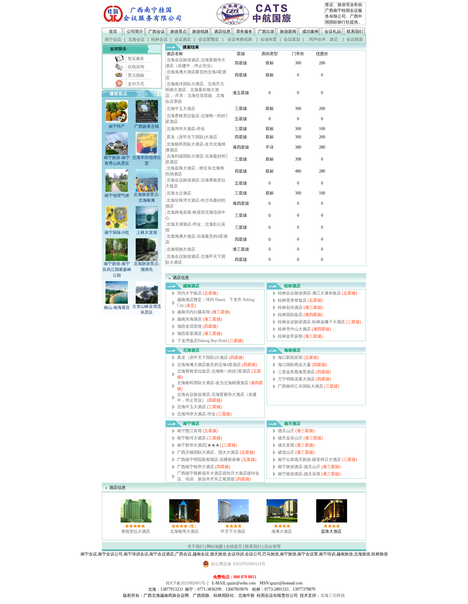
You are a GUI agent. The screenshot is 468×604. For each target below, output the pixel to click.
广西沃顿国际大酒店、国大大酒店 (208, 452)
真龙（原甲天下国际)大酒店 (192, 137)
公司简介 (135, 31)
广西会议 (156, 31)
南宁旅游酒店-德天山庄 (299, 466)
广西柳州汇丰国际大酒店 (300, 386)
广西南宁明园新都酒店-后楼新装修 (208, 459)
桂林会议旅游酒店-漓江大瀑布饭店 (309, 293)
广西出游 (266, 31)
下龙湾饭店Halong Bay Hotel (202, 340)
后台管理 (272, 546)
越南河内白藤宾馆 (193, 312)
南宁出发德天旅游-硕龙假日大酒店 (309, 459)
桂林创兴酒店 (290, 307)
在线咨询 (136, 66)
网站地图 (215, 546)
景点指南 (136, 75)
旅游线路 (200, 31)
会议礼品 (332, 31)
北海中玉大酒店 (181, 108)
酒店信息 (222, 31)
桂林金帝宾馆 (290, 336)
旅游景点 (178, 31)
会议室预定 (208, 39)
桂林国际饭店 (290, 314)
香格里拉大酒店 (135, 531)
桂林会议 (159, 39)
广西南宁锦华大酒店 (195, 466)
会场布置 (268, 39)
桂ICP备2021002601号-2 (187, 583)
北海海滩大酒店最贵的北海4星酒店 (209, 364)
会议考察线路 (239, 39)
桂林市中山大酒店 (294, 329)
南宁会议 (113, 39)
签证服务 (136, 58)
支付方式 (136, 83)
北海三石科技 (332, 595)
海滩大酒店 (281, 531)
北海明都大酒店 (181, 249)
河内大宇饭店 (189, 293)
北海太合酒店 (179, 193)
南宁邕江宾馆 (189, 430)
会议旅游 (354, 39)
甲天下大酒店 (233, 531)
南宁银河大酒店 (191, 438)
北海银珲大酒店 (184, 531)
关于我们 (195, 546)
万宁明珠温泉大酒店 (296, 379)
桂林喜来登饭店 (292, 300)
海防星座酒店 (189, 333)
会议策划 (292, 39)
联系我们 (355, 31)
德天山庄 (286, 430)
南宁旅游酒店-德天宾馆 (299, 473)
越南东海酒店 (189, 319)
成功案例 (310, 31)
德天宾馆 (286, 445)
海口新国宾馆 (290, 357)
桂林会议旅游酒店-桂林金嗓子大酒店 (311, 321)
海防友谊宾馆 (189, 326)
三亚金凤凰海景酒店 (296, 371)
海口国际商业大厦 (294, 364)
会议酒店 (182, 39)
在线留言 (234, 546)
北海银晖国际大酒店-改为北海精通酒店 (212, 382)
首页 (113, 31)
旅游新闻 (288, 31)
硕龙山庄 (286, 452)
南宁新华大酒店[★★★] (199, 445)
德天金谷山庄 (290, 438)
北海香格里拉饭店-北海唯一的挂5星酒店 (213, 371)
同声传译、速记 (323, 39)
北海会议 (136, 39)
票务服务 (244, 31)
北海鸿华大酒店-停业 (186, 128)
